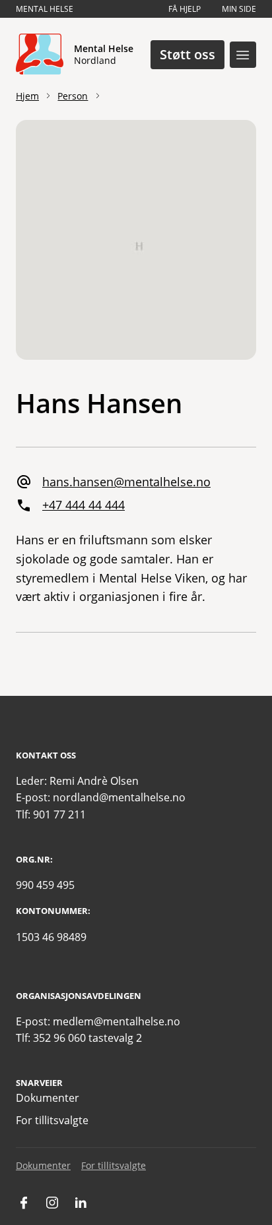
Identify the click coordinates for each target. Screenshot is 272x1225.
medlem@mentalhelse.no (116, 1021)
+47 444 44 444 (83, 505)
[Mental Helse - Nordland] (39, 55)
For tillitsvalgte (52, 1120)
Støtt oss (187, 54)
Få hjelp (184, 8)
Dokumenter (47, 1098)
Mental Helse (44, 8)
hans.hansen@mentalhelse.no (126, 482)
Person (72, 96)
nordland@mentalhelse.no (119, 797)
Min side (239, 8)
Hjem (27, 96)
